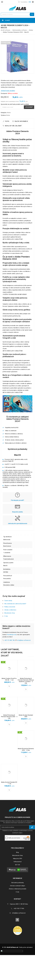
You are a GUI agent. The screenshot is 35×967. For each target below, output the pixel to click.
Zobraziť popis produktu (8, 90)
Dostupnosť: (4, 93)
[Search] (32, 14)
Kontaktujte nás (11, 634)
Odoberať (32, 827)
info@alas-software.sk (23, 640)
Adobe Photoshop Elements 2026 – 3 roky (26, 749)
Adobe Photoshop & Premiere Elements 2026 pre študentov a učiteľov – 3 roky (26, 681)
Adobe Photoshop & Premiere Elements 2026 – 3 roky (9, 716)
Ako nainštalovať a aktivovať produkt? (15, 603)
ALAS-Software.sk (12, 947)
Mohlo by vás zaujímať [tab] (13, 126)
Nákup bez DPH (17, 858)
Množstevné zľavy (9, 613)
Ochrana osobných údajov (17, 885)
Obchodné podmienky (17, 882)
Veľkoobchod (17, 861)
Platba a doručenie (9, 607)
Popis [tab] (7, 121)
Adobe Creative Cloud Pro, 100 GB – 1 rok (9, 679)
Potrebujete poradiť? (17, 500)
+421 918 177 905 (19, 908)
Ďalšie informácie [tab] (21, 121)
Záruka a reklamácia (10, 610)
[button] (9, 686)
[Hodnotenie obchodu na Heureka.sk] (17, 930)
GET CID (17, 865)
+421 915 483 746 (9, 640)
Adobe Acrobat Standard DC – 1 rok (9, 782)
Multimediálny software (19, 30)
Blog (17, 852)
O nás (6, 616)
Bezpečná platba (17, 512)
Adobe (31, 30)
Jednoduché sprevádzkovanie (17, 523)
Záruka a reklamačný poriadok (17, 889)
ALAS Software (5, 30)
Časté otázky (8, 600)
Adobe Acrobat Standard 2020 (26, 715)
